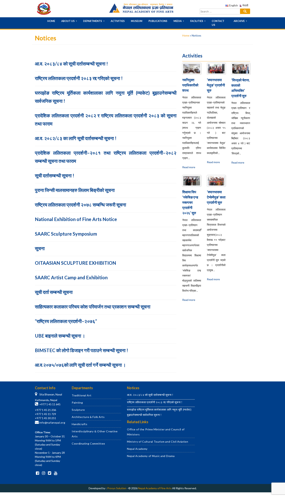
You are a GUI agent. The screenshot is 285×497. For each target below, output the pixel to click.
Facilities (197, 21)
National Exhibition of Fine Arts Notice (76, 219)
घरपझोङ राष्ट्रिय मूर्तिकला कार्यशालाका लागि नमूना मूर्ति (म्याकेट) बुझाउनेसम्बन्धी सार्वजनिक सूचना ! (105, 97)
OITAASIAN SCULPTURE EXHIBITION (75, 263)
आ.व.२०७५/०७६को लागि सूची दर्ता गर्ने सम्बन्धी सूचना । (80, 365)
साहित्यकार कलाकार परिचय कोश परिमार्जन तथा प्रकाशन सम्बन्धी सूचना (92, 306)
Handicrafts (79, 424)
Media (178, 21)
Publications (158, 21)
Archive (239, 21)
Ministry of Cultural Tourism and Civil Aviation (157, 441)
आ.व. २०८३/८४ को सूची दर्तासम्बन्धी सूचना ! (71, 63)
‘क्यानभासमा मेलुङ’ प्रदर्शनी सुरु (216, 85)
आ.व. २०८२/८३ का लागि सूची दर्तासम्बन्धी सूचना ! (76, 138)
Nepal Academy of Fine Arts (155, 488)
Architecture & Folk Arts (88, 417)
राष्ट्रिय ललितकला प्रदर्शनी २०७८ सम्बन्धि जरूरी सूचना (80, 204)
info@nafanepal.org (52, 422)
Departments (93, 21)
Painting (77, 402)
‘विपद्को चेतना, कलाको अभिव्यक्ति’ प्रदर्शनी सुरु (240, 88)
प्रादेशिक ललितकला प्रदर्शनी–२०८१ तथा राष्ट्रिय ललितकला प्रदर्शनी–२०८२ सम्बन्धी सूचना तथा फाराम (105, 157)
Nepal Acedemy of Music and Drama (150, 456)
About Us (68, 21)
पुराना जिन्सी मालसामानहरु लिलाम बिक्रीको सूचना (75, 190)
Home (51, 21)
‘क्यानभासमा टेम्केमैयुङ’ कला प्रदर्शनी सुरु (216, 197)
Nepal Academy (137, 448)
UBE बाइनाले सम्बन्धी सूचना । (60, 336)
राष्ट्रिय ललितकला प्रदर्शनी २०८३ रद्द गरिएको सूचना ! (79, 78)
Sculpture (78, 409)
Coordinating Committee (88, 443)
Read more (188, 167)
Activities (118, 21)
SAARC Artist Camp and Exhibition (71, 277)
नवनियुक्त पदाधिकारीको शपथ (190, 85)
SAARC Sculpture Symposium (66, 234)
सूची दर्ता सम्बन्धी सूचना (54, 292)
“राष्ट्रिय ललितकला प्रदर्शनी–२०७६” (66, 321)
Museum (136, 21)
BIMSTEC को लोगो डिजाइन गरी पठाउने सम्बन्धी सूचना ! (81, 350)
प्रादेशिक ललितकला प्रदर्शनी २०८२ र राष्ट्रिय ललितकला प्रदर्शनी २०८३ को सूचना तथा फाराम (105, 119)
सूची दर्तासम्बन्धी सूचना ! (54, 175)
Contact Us (218, 22)
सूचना (40, 248)
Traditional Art (82, 395)
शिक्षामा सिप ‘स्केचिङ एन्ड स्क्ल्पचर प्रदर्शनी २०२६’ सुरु (190, 202)
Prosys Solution (116, 488)
